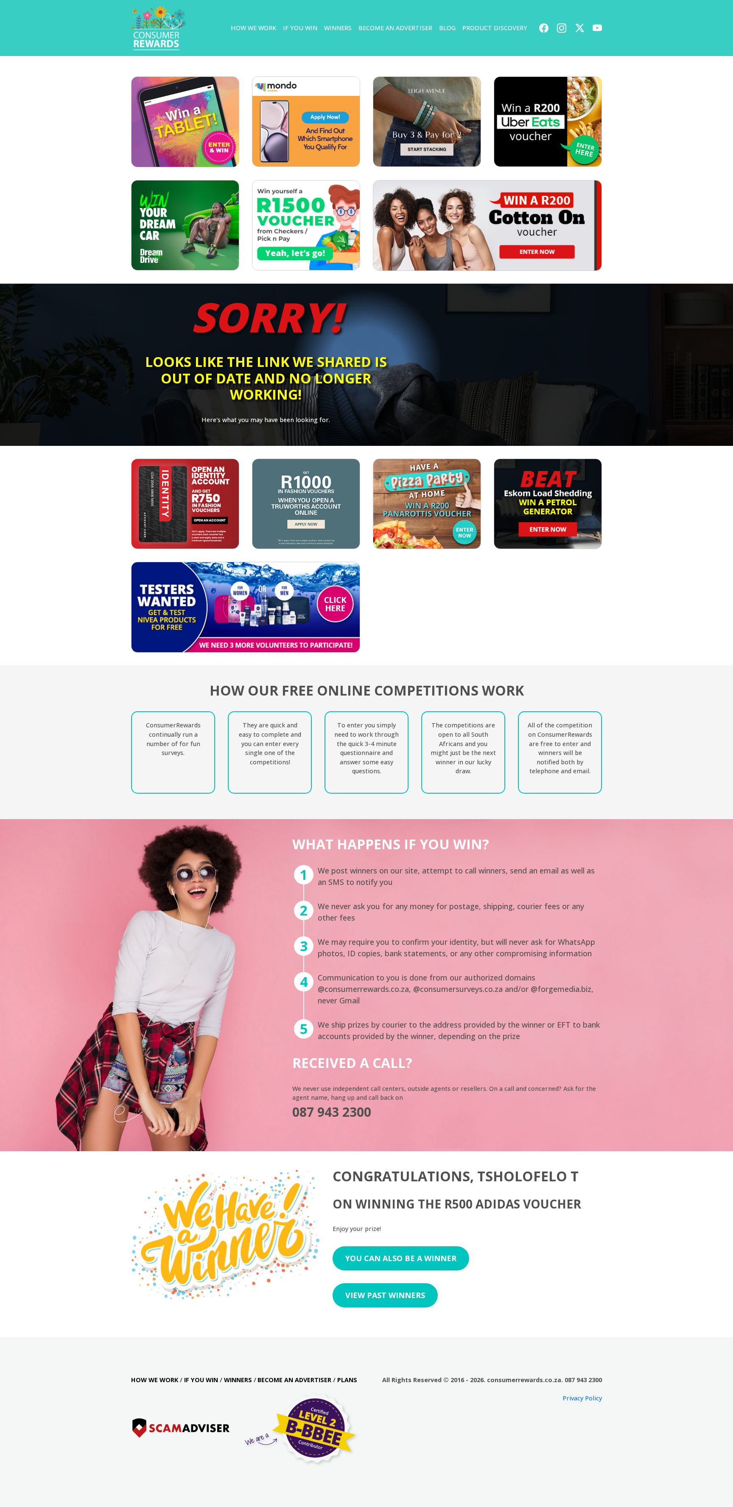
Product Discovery (494, 28)
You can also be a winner (400, 1258)
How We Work (253, 28)
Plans (347, 1380)
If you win (300, 28)
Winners (338, 28)
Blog (447, 28)
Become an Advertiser (395, 28)
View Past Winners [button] (385, 1295)
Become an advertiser (294, 1380)
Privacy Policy (582, 1398)
